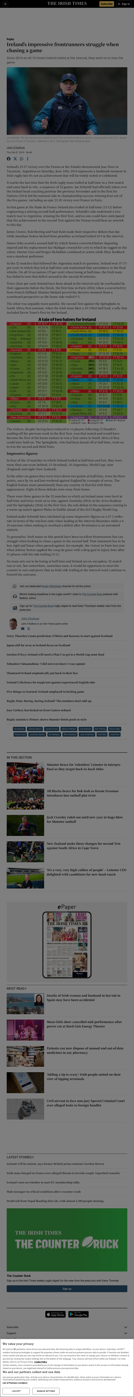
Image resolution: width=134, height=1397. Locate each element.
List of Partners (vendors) (15, 1383)
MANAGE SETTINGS (46, 1391)
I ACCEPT (16, 1391)
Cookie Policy (40, 1362)
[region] (67, 1368)
